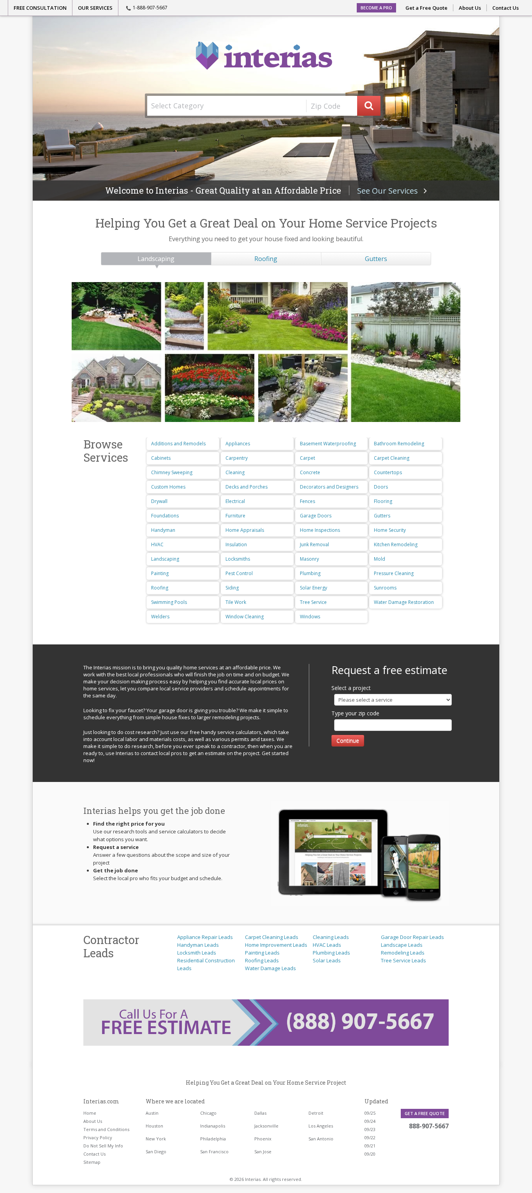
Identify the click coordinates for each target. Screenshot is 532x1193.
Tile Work (235, 602)
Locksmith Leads (196, 952)
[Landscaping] (266, 352)
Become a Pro (376, 8)
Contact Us (505, 7)
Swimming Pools (169, 602)
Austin (152, 1113)
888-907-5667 (429, 1126)
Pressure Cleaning (394, 573)
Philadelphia (213, 1139)
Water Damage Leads (270, 968)
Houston (154, 1126)
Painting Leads (262, 952)
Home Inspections (320, 530)
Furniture (235, 515)
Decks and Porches (246, 487)
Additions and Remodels (178, 443)
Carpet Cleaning (391, 458)
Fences (307, 501)
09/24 (370, 1121)
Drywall (159, 501)
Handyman (163, 530)
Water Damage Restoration (404, 602)
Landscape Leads (402, 944)
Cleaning (235, 472)
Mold (379, 559)
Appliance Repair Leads (205, 937)
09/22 (370, 1137)
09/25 (370, 1113)
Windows (310, 616)
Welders (160, 616)
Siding (232, 587)
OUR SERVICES (95, 7)
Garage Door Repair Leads (412, 937)
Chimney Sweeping (171, 472)
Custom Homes (168, 487)
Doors (381, 487)
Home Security (390, 530)
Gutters (376, 258)
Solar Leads (327, 960)
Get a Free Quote (426, 7)
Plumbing (310, 573)
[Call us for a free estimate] (266, 1022)
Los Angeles (320, 1126)
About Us (470, 7)
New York (156, 1139)
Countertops (388, 472)
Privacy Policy (97, 1137)
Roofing (265, 258)
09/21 (370, 1146)
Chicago (208, 1113)
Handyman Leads (198, 944)
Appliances (237, 443)
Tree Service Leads (403, 960)
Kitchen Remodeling (395, 544)
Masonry (309, 559)
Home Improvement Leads (276, 944)
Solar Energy (313, 587)
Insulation (236, 544)
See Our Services (390, 191)
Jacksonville (266, 1126)
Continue (347, 740)
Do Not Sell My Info (103, 1146)
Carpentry (236, 458)
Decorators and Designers (329, 487)
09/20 (370, 1154)
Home (89, 1113)
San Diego (156, 1151)
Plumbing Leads (331, 952)
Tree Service (313, 602)
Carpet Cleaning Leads (271, 937)
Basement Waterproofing (328, 443)
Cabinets (161, 458)
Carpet (307, 458)
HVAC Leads (327, 944)
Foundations (165, 515)
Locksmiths (237, 559)
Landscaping (155, 258)
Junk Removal (314, 544)
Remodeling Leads (403, 952)
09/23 (370, 1129)
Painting (160, 573)
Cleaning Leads (331, 937)
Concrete (310, 472)
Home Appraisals (244, 530)
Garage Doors (315, 515)
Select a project (351, 688)
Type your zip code (355, 713)
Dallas (260, 1113)
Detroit (315, 1113)
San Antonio (320, 1139)
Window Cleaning (244, 616)
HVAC (157, 544)
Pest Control (239, 573)
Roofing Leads (262, 960)
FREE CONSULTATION (40, 7)
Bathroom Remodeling (399, 443)
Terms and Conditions (106, 1129)
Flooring (383, 501)
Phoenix (262, 1139)
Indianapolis (212, 1126)
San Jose (262, 1151)
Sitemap (91, 1162)
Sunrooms (385, 587)
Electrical (235, 501)
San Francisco (214, 1151)
